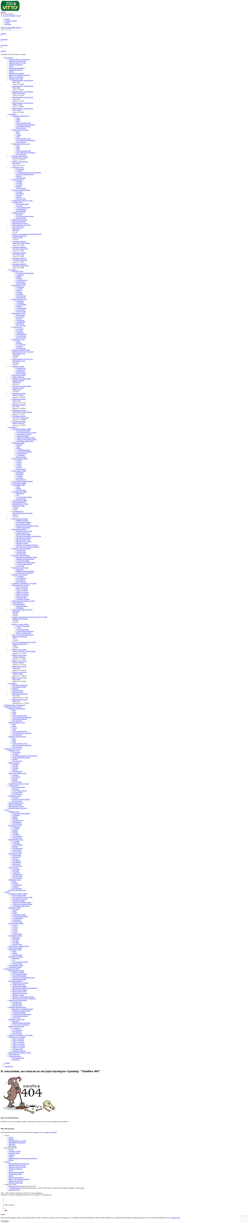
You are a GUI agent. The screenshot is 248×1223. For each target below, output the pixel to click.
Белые (18, 341)
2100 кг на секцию (22, 594)
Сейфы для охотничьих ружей (26, 439)
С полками (19, 301)
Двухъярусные (21, 552)
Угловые (19, 278)
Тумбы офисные (17, 602)
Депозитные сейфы (18, 485)
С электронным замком (24, 451)
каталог (36, 1132)
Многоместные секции (20, 223)
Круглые (19, 318)
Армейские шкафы (22, 436)
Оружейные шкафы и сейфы (21, 429)
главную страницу (51, 1132)
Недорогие (19, 474)
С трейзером (20, 455)
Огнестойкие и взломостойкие (22, 481)
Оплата (7, 19)
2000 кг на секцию (22, 592)
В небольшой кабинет (23, 126)
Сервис (7, 22)
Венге (18, 119)
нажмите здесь (175, 1218)
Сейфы (11, 1176)
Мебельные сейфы (18, 443)
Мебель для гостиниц (16, 1181)
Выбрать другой (15, 15)
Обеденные (20, 324)
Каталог (7, 1162)
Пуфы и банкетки (18, 377)
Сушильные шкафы (22, 561)
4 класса (19, 465)
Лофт (18, 121)
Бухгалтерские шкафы (23, 522)
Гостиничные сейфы (19, 483)
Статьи (11, 1137)
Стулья (18, 628)
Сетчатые (19, 171)
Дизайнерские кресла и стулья (22, 200)
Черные (18, 176)
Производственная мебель (21, 555)
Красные (19, 343)
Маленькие (20, 472)
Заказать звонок (6, 27)
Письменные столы (18, 285)
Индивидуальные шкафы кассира (27, 526)
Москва (3, 12)
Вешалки (15, 688)
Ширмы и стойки (22, 543)
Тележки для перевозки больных (27, 545)
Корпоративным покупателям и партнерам (23, 1158)
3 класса (19, 464)
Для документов (21, 453)
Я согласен (5, 1221)
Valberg (18, 448)
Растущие (19, 206)
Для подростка (21, 296)
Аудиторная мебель (22, 629)
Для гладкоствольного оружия (26, 432)
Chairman (19, 181)
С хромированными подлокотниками (28, 172)
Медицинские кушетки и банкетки (27, 547)
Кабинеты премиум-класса (21, 144)
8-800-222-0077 (17, 27)
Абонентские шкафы (23, 527)
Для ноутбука (20, 310)
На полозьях (20, 169)
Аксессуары (20, 566)
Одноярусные (20, 550)
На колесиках (20, 315)
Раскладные (20, 317)
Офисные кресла (17, 179)
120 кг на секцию (22, 587)
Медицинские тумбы (23, 540)
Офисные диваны (18, 366)
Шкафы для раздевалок (20, 575)
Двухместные (20, 370)
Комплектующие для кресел (21, 225)
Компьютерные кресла (19, 220)
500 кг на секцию (22, 588)
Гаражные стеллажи (23, 599)
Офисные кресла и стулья (17, 1167)
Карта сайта (12, 1146)
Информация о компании (17, 1142)
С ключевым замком (23, 450)
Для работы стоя (21, 280)
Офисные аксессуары (16, 1183)
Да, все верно (5, 15)
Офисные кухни (17, 690)
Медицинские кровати (23, 538)
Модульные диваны (18, 375)
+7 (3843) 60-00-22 (15, 1188)
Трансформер (20, 282)
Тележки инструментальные (25, 562)
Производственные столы (21, 350)
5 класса (19, 467)
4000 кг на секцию (22, 595)
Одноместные (20, 368)
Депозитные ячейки (19, 502)
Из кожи (19, 195)
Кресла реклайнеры (18, 221)
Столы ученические (22, 626)
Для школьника (21, 209)
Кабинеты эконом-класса (20, 116)
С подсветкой (20, 345)
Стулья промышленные (24, 564)
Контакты (8, 24)
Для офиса (19, 294)
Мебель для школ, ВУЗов (20, 624)
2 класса (19, 462)
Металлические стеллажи (20, 585)
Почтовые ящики (22, 606)
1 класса (19, 460)
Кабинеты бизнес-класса (20, 130)
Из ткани (19, 183)
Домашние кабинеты (15, 1169)
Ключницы (20, 608)
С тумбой (19, 289)
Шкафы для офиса (22, 520)
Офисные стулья (17, 167)
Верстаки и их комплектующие (26, 557)
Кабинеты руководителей (17, 1165)
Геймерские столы (18, 339)
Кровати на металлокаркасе (21, 548)
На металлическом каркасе (25, 174)
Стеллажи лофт (21, 597)
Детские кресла (17, 202)
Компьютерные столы (19, 299)
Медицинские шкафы (23, 534)
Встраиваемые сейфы (19, 492)
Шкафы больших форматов (25, 571)
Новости (11, 1139)
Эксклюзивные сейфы (19, 500)
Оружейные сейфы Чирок (24, 441)
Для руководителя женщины (25, 124)
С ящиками (20, 275)
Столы (11, 1170)
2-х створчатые (21, 578)
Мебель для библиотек (23, 633)
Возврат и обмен (14, 1153)
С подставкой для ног (23, 207)
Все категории (21, 128)
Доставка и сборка (11, 21)
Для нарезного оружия (23, 434)
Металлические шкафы (20, 519)
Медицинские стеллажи (24, 531)
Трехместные (20, 372)
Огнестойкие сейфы (19, 471)
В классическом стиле (23, 123)
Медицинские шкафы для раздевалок (28, 536)
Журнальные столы (18, 313)
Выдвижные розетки (19, 687)
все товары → (13, 114)
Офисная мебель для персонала (19, 1163)
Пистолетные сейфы (23, 431)
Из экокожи (20, 193)
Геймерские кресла (18, 213)
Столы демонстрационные (25, 631)
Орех (18, 117)
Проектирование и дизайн (17, 1141)
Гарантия (12, 1155)
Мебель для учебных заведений (19, 1179)
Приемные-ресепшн (15, 1174)
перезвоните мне (14, 1190)
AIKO (18, 446)
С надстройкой (21, 304)
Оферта (11, 1160)
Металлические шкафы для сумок (23, 601)
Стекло (18, 135)
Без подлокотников (22, 204)
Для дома (19, 444)
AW (17, 495)
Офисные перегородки (20, 685)
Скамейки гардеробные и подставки (24, 583)
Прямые (19, 276)
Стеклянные (20, 320)
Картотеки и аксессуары (20, 568)
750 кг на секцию (22, 590)
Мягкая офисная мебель (16, 1172)
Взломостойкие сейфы (19, 458)
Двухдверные (20, 580)
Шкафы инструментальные (25, 559)
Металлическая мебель (16, 1177)
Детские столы (17, 327)
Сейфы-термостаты (22, 533)
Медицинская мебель (19, 529)
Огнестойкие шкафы (23, 524)
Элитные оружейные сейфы (25, 437)
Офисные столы (17, 271)
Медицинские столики (23, 541)
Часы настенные (17, 692)
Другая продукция (18, 604)
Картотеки (19, 569)
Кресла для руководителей (21, 190)
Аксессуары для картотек (24, 573)
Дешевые (19, 346)
